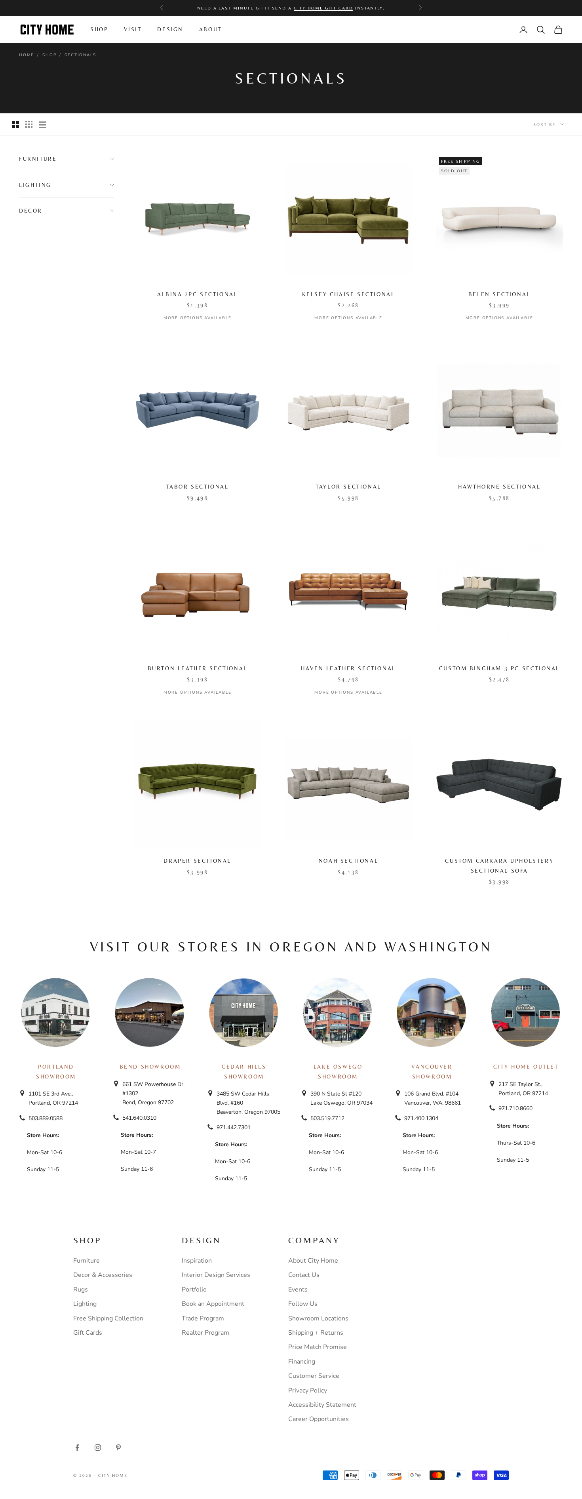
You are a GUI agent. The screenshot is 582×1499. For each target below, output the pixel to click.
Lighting (85, 1303)
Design (170, 29)
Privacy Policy (307, 1390)
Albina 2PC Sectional (197, 294)
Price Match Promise (317, 1347)
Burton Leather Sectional (197, 668)
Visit (132, 29)
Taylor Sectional (348, 486)
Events (298, 1289)
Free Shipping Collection (108, 1318)
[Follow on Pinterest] (118, 1447)
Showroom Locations (318, 1318)
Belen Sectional (499, 294)
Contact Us (304, 1275)
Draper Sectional (197, 861)
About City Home (313, 1260)
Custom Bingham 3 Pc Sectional (499, 668)
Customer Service (313, 1376)
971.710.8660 (515, 1108)
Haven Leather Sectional (348, 668)
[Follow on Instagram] (98, 1447)
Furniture (86, 1260)
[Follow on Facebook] (77, 1447)
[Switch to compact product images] (42, 124)
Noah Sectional (348, 861)
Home (26, 55)
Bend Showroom (150, 1066)
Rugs (80, 1289)
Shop (99, 29)
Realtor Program (205, 1332)
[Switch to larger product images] (15, 124)
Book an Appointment (213, 1303)
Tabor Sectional (197, 486)
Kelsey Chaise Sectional (348, 294)
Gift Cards (87, 1332)
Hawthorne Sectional (499, 486)
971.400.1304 (421, 1118)
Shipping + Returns (315, 1332)
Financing (301, 1361)
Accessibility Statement (322, 1404)
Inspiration (197, 1260)
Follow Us (303, 1303)
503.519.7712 (327, 1118)
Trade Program (203, 1318)
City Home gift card (323, 8)
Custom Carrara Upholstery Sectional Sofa (499, 865)
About (210, 29)
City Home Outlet (525, 1066)
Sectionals (80, 55)
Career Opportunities (318, 1419)
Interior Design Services (216, 1275)
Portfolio (194, 1289)
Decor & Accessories (102, 1275)
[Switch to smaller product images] (28, 124)
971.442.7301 (234, 1127)
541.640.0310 (139, 1118)
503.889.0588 (46, 1118)
